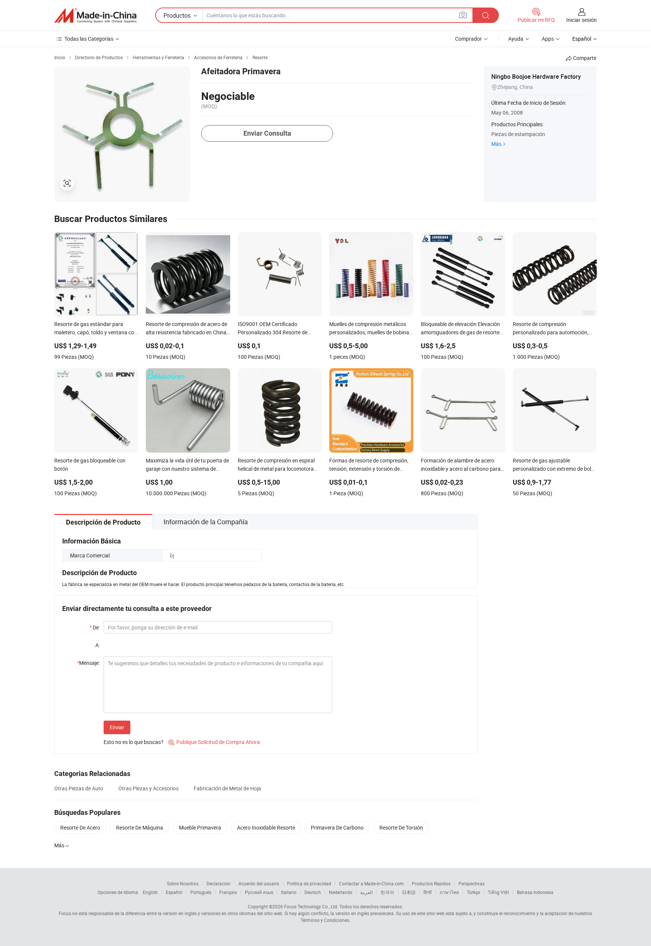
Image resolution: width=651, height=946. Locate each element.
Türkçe (473, 892)
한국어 (387, 892)
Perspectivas (471, 883)
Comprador (468, 38)
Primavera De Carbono (337, 827)
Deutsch (312, 892)
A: (97, 645)
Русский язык (259, 892)
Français (228, 892)
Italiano (288, 892)
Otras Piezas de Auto (78, 788)
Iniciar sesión (581, 19)
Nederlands (340, 892)
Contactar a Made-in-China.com (371, 883)
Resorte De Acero (80, 827)
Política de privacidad (309, 883)
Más (496, 143)
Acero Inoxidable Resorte (266, 827)
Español (174, 892)
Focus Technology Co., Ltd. (311, 906)
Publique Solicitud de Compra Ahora (214, 741)
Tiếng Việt (498, 892)
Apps (548, 38)
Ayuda (515, 38)
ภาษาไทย (449, 892)
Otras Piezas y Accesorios (148, 788)
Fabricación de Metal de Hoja (227, 788)
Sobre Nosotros (183, 883)
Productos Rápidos (431, 883)
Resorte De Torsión (401, 827)
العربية (366, 892)
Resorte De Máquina (139, 827)
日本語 (409, 892)
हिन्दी (427, 892)
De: (94, 627)
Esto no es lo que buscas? (134, 741)
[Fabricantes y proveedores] (95, 15)
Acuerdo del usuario (258, 883)
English (150, 892)
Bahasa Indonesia (535, 892)
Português (200, 892)
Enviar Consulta (267, 133)
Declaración (218, 883)
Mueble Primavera (200, 827)
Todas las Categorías (88, 38)
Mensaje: (88, 662)
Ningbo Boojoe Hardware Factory (536, 76)
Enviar (117, 727)
